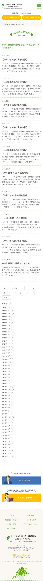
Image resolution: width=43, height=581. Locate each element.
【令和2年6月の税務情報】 (15, 82)
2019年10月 (6, 389)
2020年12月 (6, 359)
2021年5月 (6, 353)
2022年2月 (6, 335)
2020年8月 (6, 368)
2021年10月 (6, 344)
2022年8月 (6, 316)
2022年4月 (6, 328)
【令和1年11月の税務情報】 (16, 195)
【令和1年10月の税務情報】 (16, 218)
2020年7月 (6, 371)
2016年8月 (6, 456)
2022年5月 (6, 325)
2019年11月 (6, 386)
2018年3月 (6, 444)
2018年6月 (6, 435)
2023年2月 (6, 310)
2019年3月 (6, 408)
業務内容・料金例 (11, 520)
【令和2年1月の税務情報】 (15, 150)
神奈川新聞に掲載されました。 (17, 263)
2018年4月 (6, 441)
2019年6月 (6, 398)
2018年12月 (6, 417)
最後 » (6, 297)
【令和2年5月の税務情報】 (15, 104)
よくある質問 (31, 520)
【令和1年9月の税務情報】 (15, 240)
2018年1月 (6, 450)
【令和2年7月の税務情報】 (15, 59)
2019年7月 (6, 395)
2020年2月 (6, 380)
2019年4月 (6, 405)
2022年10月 (6, 313)
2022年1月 (6, 338)
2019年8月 (6, 392)
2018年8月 (6, 429)
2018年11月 (6, 420)
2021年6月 (6, 350)
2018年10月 (6, 423)
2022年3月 (6, 332)
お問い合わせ (12, 528)
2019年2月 (6, 411)
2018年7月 (6, 432)
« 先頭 (14, 288)
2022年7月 (6, 319)
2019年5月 (6, 402)
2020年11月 (6, 362)
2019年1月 (6, 414)
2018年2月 (6, 447)
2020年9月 (6, 365)
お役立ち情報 (12, 524)
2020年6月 (6, 374)
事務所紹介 (31, 515)
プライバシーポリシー (31, 524)
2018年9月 (6, 426)
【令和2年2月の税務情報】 (15, 127)
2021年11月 (6, 341)
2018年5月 (6, 438)
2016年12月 (6, 453)
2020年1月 (6, 383)
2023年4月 (6, 307)
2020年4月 (6, 377)
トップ (11, 515)
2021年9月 (6, 347)
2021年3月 (6, 356)
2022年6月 (6, 322)
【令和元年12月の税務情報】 (16, 172)
